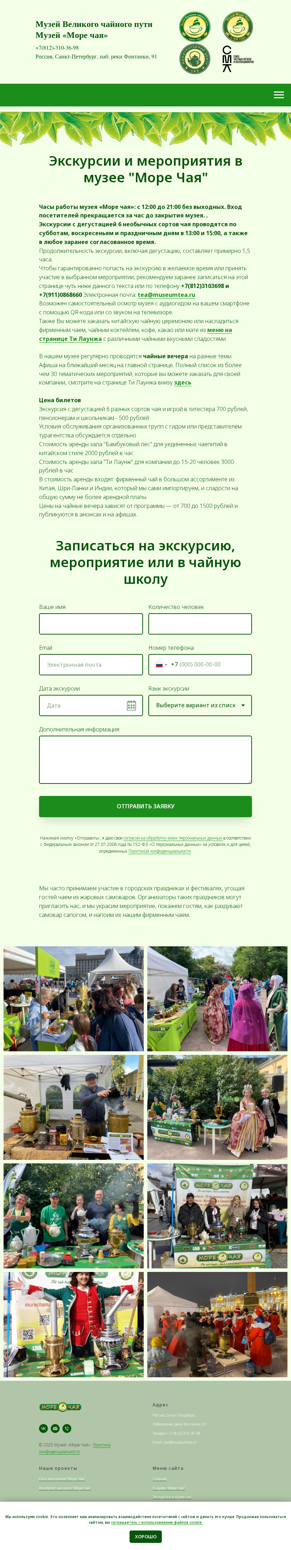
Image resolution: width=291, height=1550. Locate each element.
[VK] (43, 1428)
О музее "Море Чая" (169, 1487)
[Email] (55, 1428)
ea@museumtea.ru (168, 295)
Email (45, 648)
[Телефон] (66, 1428)
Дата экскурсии (59, 688)
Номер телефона (171, 648)
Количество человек (176, 607)
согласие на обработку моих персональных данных (173, 838)
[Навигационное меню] (279, 95)
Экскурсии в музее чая (172, 1496)
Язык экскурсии (168, 688)
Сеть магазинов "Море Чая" (62, 1478)
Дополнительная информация (79, 729)
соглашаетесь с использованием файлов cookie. (157, 1522)
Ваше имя (52, 607)
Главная (159, 1478)
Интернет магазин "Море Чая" (65, 1487)
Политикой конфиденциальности (159, 851)
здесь (182, 382)
